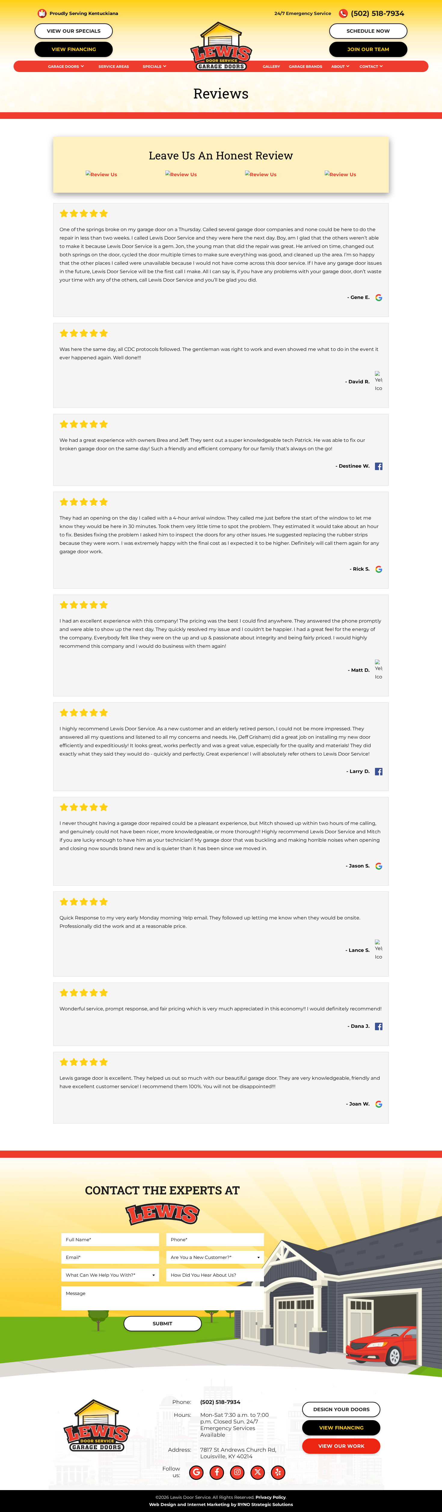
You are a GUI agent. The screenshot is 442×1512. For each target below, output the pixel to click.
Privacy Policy (271, 1497)
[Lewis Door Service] (221, 45)
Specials (152, 66)
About (338, 66)
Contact (369, 66)
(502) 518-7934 (220, 1402)
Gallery (271, 66)
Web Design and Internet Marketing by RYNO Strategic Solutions (221, 1504)
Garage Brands (305, 66)
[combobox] (110, 1275)
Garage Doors (63, 66)
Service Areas (114, 66)
